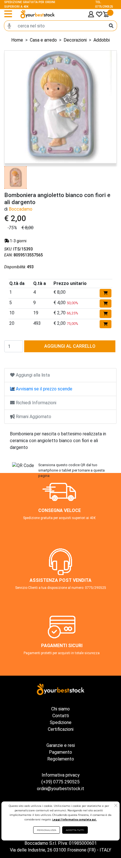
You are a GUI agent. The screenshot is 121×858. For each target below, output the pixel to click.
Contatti (60, 715)
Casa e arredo (43, 40)
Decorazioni (75, 40)
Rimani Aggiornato (33, 416)
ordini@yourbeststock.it (60, 788)
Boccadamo (20, 209)
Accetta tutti (75, 830)
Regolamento (60, 759)
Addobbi (101, 40)
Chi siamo (60, 709)
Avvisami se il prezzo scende (43, 389)
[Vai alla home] (37, 14)
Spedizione (60, 722)
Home (17, 40)
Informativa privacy (61, 775)
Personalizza (46, 830)
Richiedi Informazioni (35, 402)
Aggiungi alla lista (32, 375)
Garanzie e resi (60, 745)
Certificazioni (60, 729)
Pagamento (60, 752)
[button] (115, 806)
